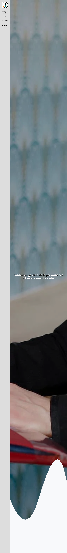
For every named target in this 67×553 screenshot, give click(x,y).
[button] (2, 25)
